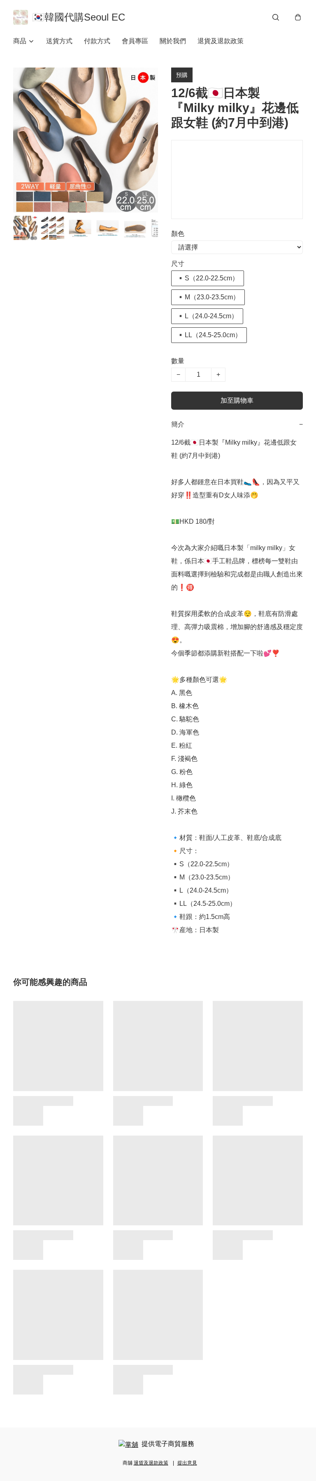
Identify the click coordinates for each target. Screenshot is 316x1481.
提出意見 (187, 1463)
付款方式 (97, 40)
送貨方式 (59, 40)
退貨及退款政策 (221, 40)
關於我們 (173, 40)
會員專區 (135, 40)
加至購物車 (237, 400)
